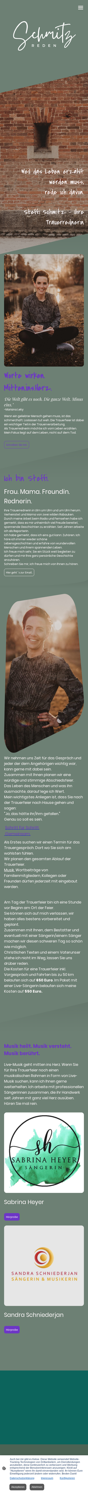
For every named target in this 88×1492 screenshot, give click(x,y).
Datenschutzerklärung (22, 1478)
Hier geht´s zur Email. (19, 572)
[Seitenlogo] (44, 34)
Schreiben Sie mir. (16, 445)
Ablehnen (37, 1487)
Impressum (47, 1478)
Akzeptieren (18, 1487)
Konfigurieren (67, 1478)
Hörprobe (12, 1217)
